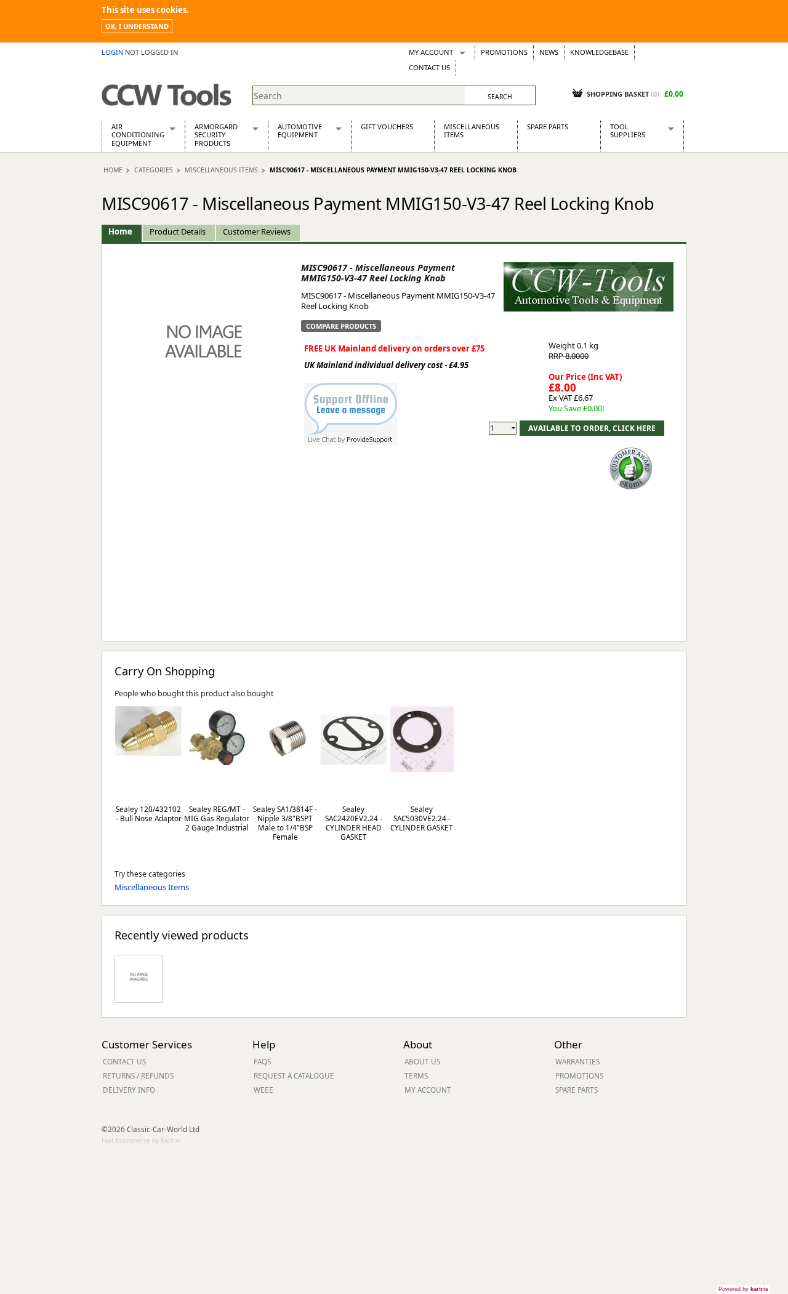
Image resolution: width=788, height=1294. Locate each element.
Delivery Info (129, 1090)
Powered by (743, 1289)
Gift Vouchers (387, 126)
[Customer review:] (631, 467)
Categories (153, 170)
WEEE (263, 1090)
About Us (422, 1061)
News (548, 52)
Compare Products (341, 326)
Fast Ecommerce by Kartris (141, 1140)
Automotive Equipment (300, 130)
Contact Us (429, 67)
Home (113, 170)
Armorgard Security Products (216, 135)
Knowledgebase (599, 52)
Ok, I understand (137, 26)
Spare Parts (547, 126)
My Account (431, 52)
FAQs (262, 1061)
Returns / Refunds (138, 1075)
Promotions (504, 52)
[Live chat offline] (350, 407)
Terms (416, 1075)
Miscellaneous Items (471, 130)
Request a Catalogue (294, 1075)
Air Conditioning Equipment (137, 135)
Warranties (577, 1061)
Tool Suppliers (627, 130)
